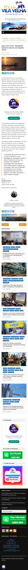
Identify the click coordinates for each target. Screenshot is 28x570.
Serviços (18, 247)
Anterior (5, 224)
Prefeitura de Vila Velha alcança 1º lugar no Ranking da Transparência (14, 498)
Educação (18, 308)
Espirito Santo (14, 278)
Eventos (5, 370)
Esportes (5, 54)
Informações (6, 310)
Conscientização (7, 336)
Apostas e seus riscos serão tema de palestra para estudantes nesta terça (13, 503)
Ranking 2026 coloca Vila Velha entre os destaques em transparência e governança (13, 255)
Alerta (5, 308)
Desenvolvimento (7, 278)
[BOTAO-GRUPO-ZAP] (14, 519)
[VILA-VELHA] (14, 109)
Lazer (8, 54)
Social (21, 310)
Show (21, 370)
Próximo (22, 224)
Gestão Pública (6, 247)
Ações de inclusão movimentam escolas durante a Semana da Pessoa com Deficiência (14, 345)
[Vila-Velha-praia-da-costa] (14, 25)
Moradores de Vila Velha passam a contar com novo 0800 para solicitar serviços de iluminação (13, 408)
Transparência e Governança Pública (11, 249)
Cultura (5, 368)
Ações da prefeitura (7, 399)
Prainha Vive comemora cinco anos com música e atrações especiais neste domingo (13, 376)
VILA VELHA (6, 251)
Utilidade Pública (7, 403)
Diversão (18, 368)
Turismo (15, 54)
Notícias (11, 54)
